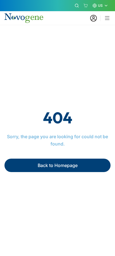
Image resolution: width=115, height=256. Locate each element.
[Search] (76, 5)
